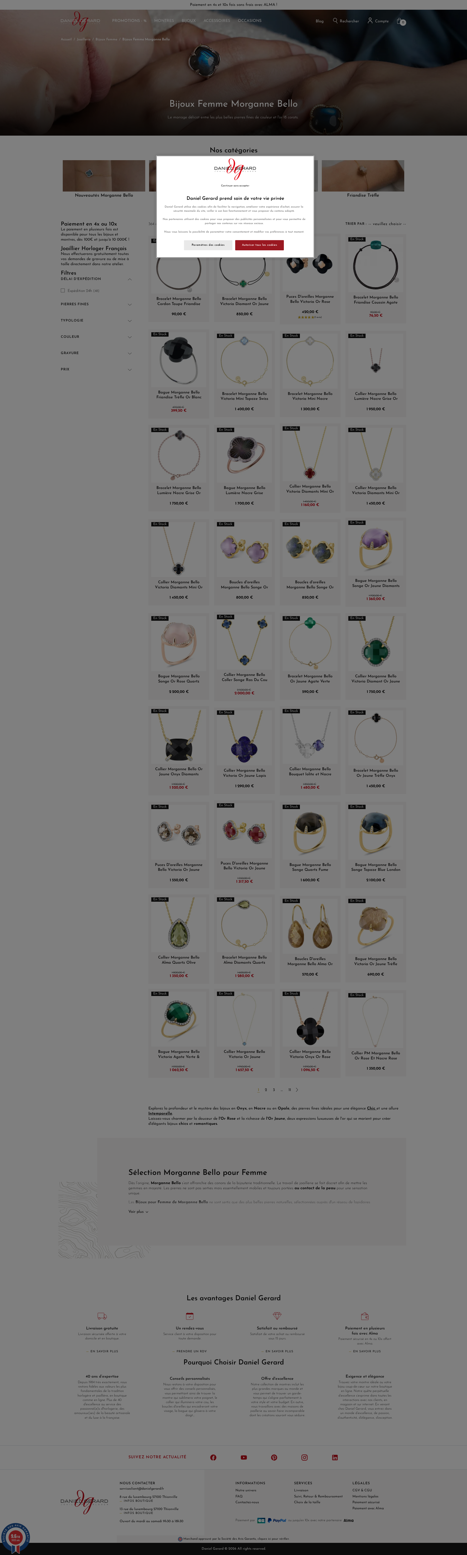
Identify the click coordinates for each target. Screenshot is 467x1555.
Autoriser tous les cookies (259, 245)
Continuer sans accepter (235, 185)
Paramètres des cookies (208, 245)
